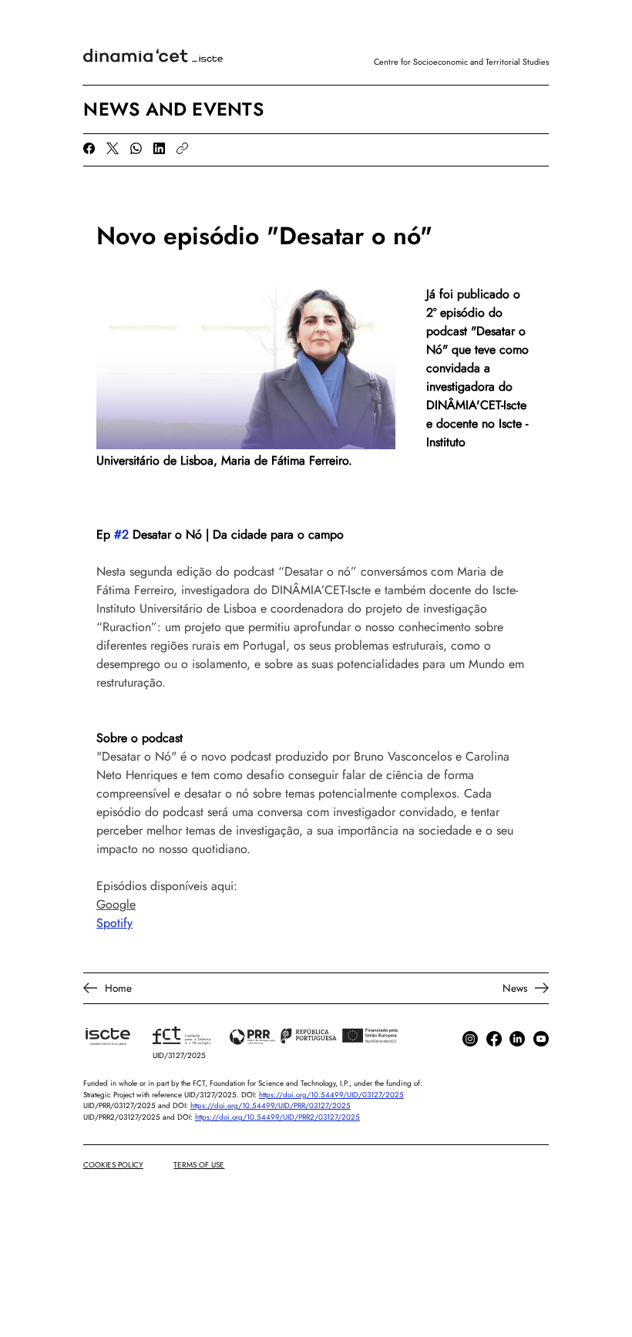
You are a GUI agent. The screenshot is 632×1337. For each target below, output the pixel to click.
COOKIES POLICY (113, 1165)
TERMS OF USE (198, 1165)
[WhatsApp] (136, 148)
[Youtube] (541, 1038)
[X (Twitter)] (112, 148)
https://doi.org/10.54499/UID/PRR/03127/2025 (270, 1105)
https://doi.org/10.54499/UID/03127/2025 (331, 1095)
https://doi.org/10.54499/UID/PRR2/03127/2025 (277, 1117)
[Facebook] (89, 148)
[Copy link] (182, 148)
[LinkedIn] (159, 148)
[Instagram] (470, 1038)
